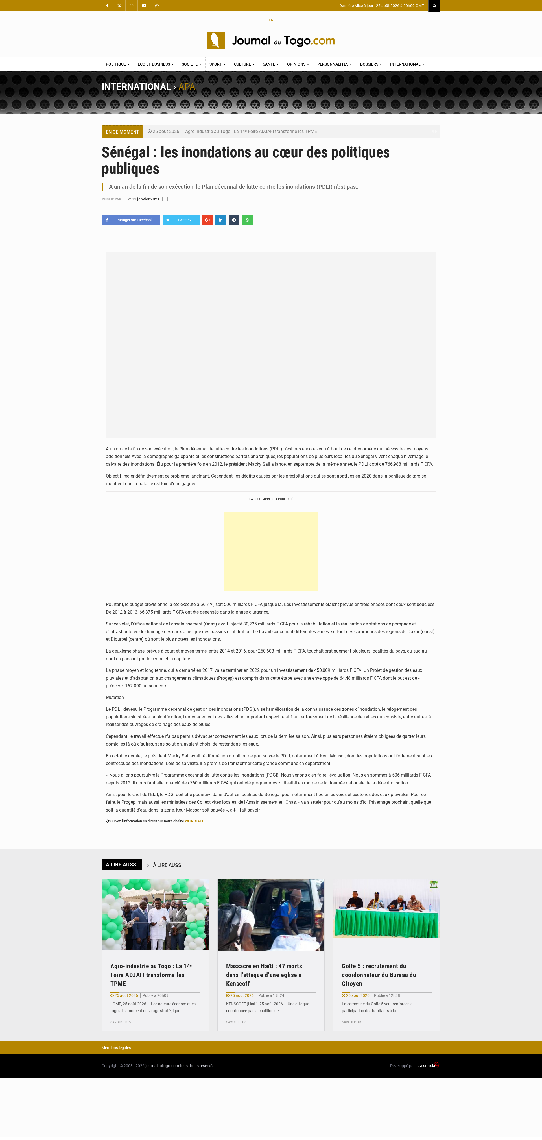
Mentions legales (116, 1047)
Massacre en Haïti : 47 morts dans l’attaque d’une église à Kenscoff (264, 975)
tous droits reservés (197, 1065)
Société (190, 64)
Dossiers (369, 64)
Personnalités (333, 64)
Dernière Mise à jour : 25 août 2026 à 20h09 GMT (381, 5)
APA (186, 86)
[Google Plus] (207, 220)
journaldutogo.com (162, 1065)
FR (271, 20)
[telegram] (234, 220)
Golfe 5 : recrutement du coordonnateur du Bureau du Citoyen (379, 975)
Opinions (296, 64)
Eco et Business (154, 64)
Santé (269, 64)
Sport (216, 64)
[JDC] (271, 40)
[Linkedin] (220, 220)
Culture (243, 64)
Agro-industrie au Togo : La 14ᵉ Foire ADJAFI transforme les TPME (251, 131)
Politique (116, 64)
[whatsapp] (247, 220)
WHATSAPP (194, 821)
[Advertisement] (271, 551)
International (405, 64)
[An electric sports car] (155, 915)
